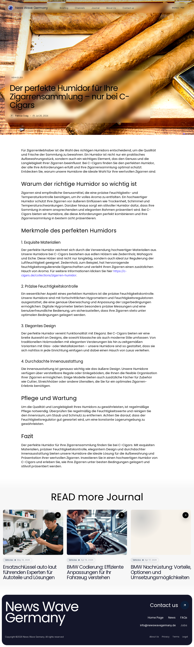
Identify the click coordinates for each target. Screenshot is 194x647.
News (172, 617)
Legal (185, 636)
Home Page (155, 617)
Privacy (165, 636)
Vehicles (17, 77)
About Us (154, 636)
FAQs (183, 617)
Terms (175, 636)
